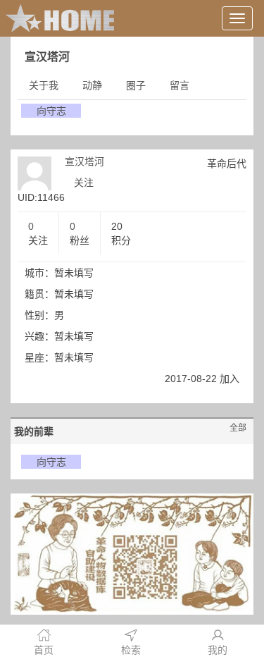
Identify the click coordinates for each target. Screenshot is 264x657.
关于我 (43, 85)
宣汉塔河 (84, 161)
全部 (238, 428)
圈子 (136, 85)
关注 (84, 182)
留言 (179, 85)
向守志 (51, 110)
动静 (92, 85)
